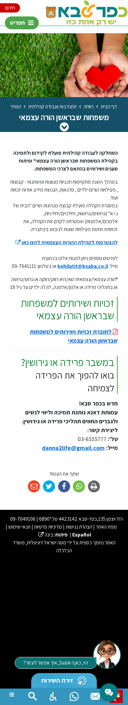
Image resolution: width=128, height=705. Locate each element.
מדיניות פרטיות (48, 526)
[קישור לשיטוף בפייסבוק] (64, 487)
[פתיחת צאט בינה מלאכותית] (106, 654)
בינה (45, 534)
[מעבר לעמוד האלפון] (95, 695)
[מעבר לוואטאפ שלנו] (74, 695)
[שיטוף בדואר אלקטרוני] (34, 487)
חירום (10, 7)
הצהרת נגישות (79, 526)
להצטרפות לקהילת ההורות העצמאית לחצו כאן (66, 242)
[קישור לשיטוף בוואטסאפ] (79, 487)
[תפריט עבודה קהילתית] (64, 127)
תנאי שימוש (19, 526)
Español (81, 534)
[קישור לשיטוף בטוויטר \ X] (49, 487)
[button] (53, 695)
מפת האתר (106, 526)
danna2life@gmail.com (73, 448)
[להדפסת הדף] (94, 487)
